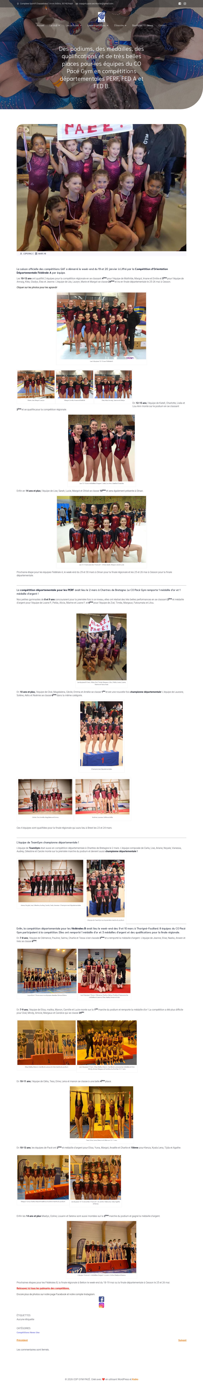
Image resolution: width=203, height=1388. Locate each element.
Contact (162, 25)
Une (38, 1332)
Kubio (135, 1379)
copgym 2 (28, 253)
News (150, 25)
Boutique (137, 25)
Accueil (40, 25)
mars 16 (42, 253)
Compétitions (23, 1332)
